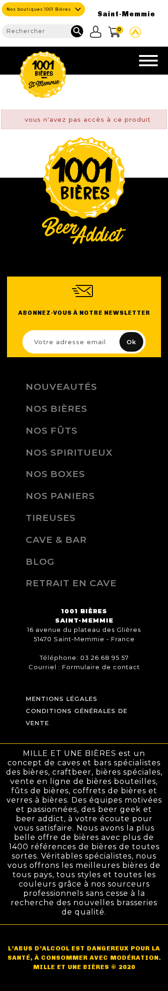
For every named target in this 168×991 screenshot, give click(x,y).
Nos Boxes (55, 473)
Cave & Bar (56, 539)
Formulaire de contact (101, 667)
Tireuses (51, 517)
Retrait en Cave (71, 583)
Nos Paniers (60, 495)
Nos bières (56, 408)
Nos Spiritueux (69, 452)
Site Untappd (135, 32)
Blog (40, 561)
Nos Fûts (51, 430)
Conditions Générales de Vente (76, 717)
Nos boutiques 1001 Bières (39, 9)
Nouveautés (61, 386)
